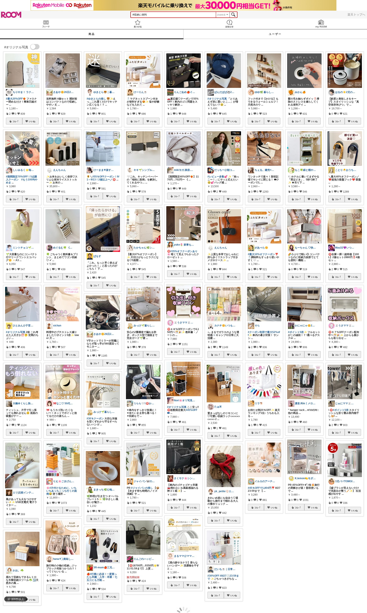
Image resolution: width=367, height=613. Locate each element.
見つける (138, 24)
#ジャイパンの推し (142, 487)
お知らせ (229, 24)
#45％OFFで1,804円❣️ (261, 487)
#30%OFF (213, 575)
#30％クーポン (95, 418)
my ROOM (321, 24)
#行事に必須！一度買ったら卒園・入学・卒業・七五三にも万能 (102, 577)
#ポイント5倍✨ (297, 332)
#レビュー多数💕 (217, 176)
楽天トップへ (356, 14)
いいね (32, 121)
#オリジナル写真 (15, 332)
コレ (15, 121)
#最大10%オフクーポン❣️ (263, 254)
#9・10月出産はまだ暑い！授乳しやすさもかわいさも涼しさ (303, 565)
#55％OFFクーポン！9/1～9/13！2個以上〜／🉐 (103, 178)
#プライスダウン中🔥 (263, 562)
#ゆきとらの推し (96, 98)
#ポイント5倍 (341, 410)
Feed (46, 24)
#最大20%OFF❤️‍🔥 (16, 98)
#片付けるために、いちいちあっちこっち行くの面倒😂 (61, 490)
